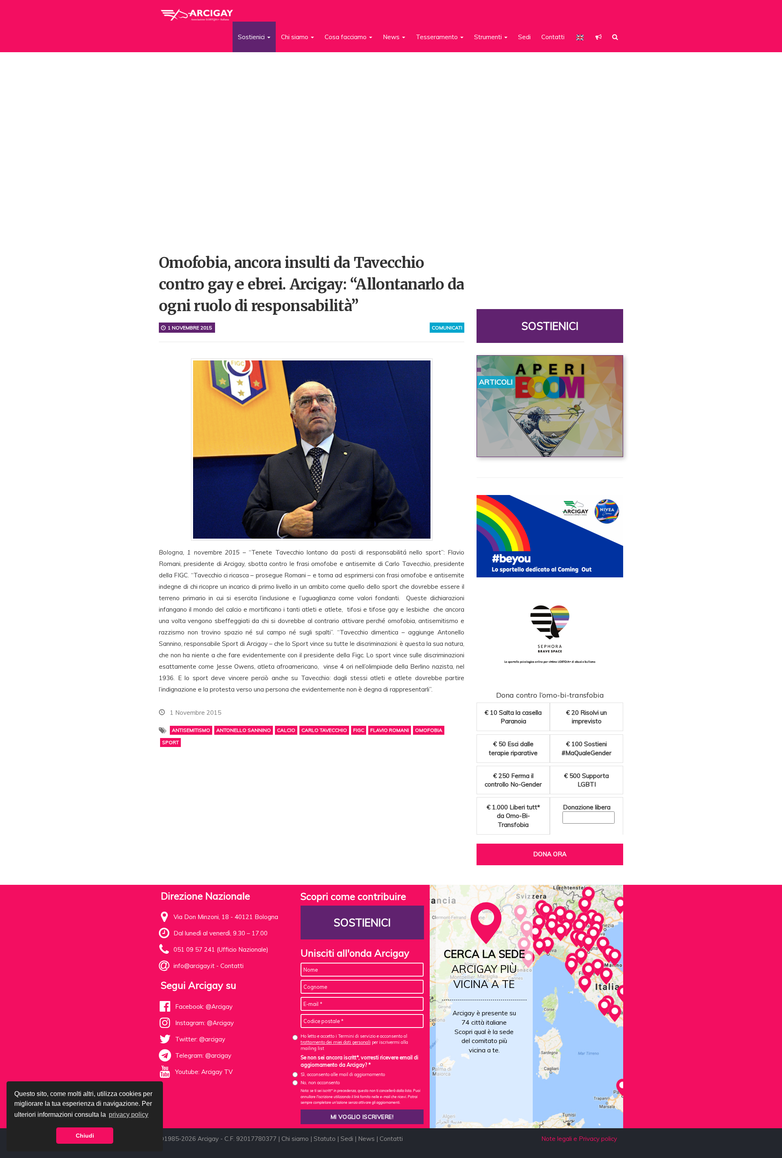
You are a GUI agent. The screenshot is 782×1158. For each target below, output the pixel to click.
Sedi (524, 37)
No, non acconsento (320, 1082)
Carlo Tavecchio (324, 730)
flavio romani (389, 730)
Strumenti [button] (488, 37)
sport (170, 742)
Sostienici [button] (252, 37)
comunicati (447, 328)
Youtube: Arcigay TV (204, 1072)
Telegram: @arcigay (203, 1055)
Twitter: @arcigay (200, 1039)
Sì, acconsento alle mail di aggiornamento (343, 1074)
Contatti (553, 37)
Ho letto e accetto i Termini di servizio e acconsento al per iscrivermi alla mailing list (354, 1042)
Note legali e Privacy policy (579, 1139)
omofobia (428, 730)
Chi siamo (295, 1139)
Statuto (325, 1139)
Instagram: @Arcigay (204, 1023)
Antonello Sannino (243, 730)
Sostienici (549, 326)
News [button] (392, 37)
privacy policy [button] (128, 1114)
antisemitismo (191, 730)
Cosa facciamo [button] (346, 37)
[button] (598, 37)
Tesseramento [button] (437, 37)
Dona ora (550, 854)
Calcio (286, 730)
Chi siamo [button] (295, 37)
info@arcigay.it (194, 966)
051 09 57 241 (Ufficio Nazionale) (221, 949)
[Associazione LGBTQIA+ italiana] (197, 11)
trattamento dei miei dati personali (336, 1042)
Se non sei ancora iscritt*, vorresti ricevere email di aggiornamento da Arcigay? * (359, 1061)
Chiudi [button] (85, 1135)
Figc (358, 730)
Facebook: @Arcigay (204, 1006)
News (366, 1139)
